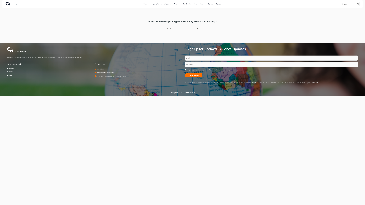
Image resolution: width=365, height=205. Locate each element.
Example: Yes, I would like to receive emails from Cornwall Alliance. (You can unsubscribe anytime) (212, 70)
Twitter (11, 71)
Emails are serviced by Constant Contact (307, 82)
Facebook (11, 68)
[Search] (358, 4)
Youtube (11, 75)
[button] (148, 4)
